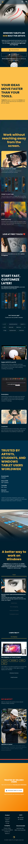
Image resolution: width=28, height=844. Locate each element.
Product (7, 815)
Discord (3, 490)
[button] (2, 2)
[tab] (14, 574)
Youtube (4, 485)
